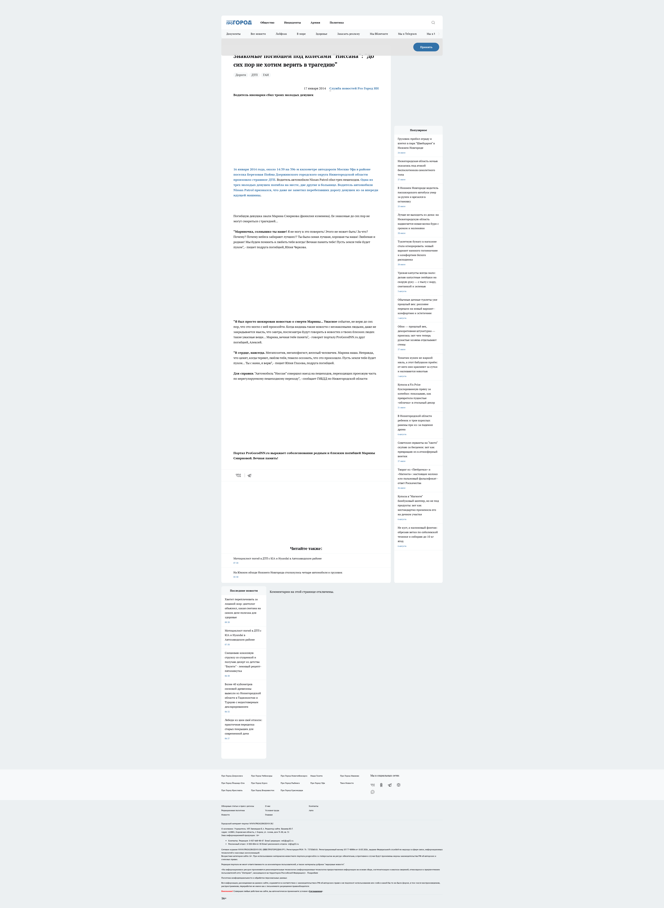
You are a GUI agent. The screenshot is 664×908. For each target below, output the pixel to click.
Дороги (241, 75)
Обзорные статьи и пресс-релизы (237, 806)
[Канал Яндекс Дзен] (398, 785)
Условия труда (272, 810)
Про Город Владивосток (262, 790)
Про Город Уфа (317, 783)
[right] (439, 33)
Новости (225, 814)
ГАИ (266, 75)
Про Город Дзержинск (232, 775)
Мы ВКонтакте (379, 33)
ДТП (254, 75)
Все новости (258, 33)
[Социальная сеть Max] (372, 791)
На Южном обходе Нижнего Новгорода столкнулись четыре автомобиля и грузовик (287, 574)
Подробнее (312, 873)
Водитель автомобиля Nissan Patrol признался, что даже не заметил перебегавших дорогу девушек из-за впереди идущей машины (305, 190)
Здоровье (321, 33)
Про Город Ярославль (231, 790)
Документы (233, 33)
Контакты (313, 806)
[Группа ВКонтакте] (372, 785)
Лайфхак (281, 33)
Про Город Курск (259, 783)
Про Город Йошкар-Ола (233, 783)
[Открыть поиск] (433, 22)
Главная (269, 814)
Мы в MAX (433, 33)
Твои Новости (347, 783)
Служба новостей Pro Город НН (354, 88)
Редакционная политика (233, 810)
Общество (267, 22)
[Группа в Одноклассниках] (381, 785)
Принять (426, 47)
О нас (267, 806)
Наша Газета (316, 775)
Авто (311, 810)
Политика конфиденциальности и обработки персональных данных (254, 878)
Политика (337, 22)
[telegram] (250, 475)
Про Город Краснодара (292, 790)
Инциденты (292, 22)
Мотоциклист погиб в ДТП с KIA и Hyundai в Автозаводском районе (277, 560)
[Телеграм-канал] (390, 785)
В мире (301, 33)
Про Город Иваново (349, 775)
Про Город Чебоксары (261, 775)
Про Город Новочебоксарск (294, 775)
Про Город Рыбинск (290, 783)
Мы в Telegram (407, 33)
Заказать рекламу (348, 33)
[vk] (239, 475)
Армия (315, 22)
